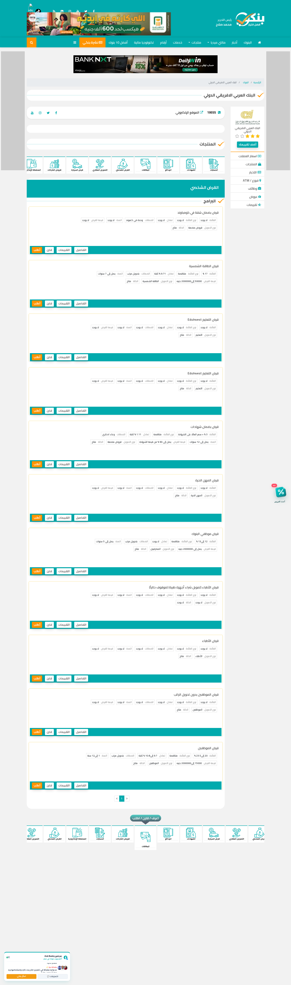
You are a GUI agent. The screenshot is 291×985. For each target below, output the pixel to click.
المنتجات (252, 164)
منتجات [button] (196, 42)
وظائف (253, 188)
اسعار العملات (248, 156)
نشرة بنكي (91, 42)
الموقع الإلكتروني (188, 112)
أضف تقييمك (247, 144)
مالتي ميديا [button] (217, 42)
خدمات (177, 42)
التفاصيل (81, 249)
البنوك (248, 42)
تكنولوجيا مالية (144, 42)
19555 (211, 112)
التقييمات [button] (64, 249)
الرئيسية (257, 82)
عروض (253, 197)
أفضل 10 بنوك (118, 42)
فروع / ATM (251, 180)
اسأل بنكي (21, 976)
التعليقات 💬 (52, 976)
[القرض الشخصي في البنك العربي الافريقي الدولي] (248, 22)
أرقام (163, 42)
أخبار (234, 42)
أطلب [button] (37, 249)
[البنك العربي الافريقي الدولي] (247, 117)
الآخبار (253, 172)
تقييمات (252, 205)
